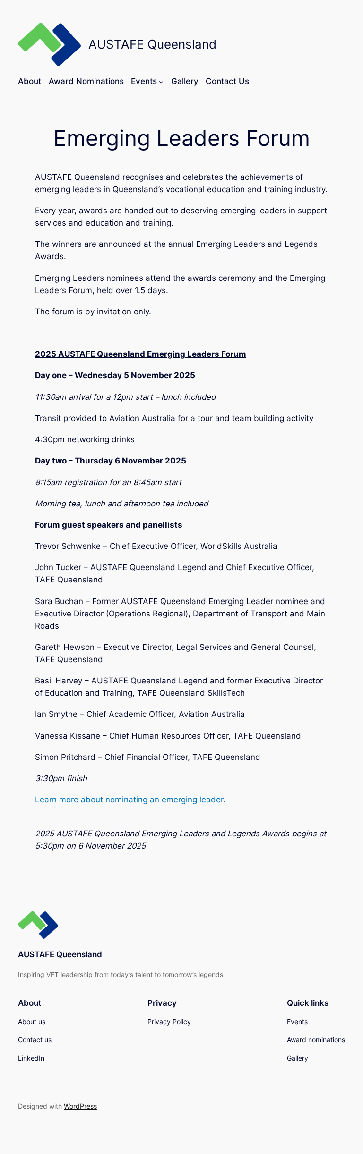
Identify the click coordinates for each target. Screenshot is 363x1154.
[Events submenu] (161, 81)
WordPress (80, 1106)
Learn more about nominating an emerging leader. (130, 799)
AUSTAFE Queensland (60, 954)
